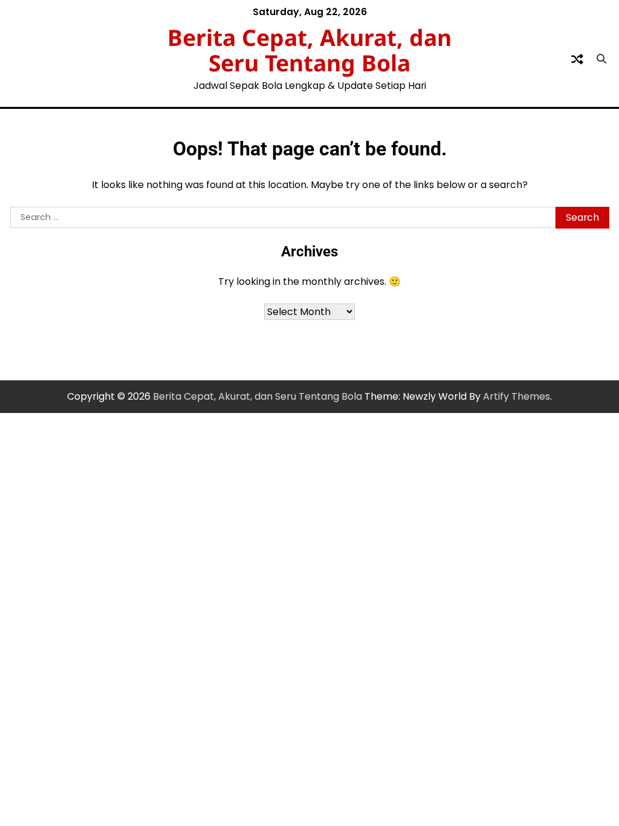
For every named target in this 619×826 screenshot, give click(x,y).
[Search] (601, 59)
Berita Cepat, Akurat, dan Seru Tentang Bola (309, 50)
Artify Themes (516, 396)
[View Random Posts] (577, 59)
